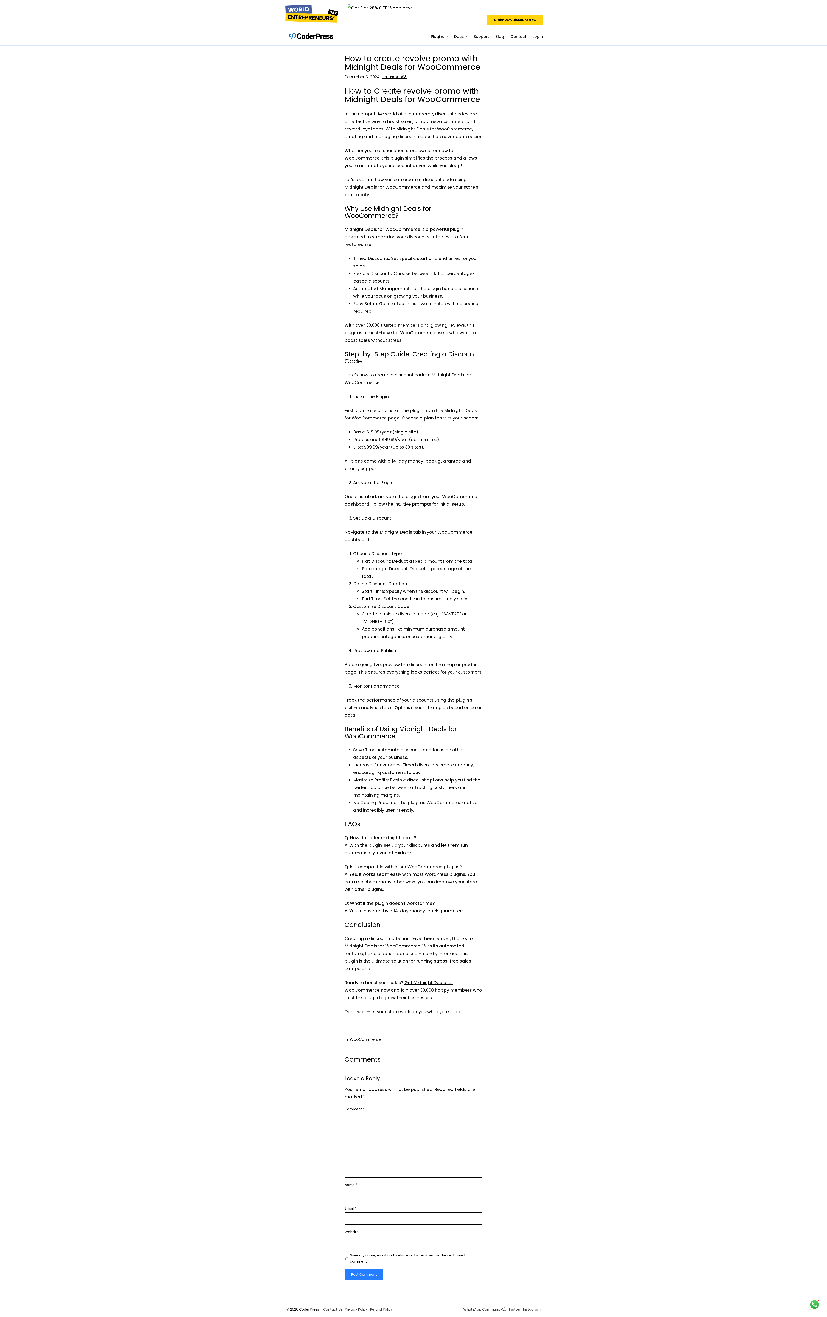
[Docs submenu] (466, 36)
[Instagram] (532, 1309)
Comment (355, 1109)
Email (350, 1208)
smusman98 (394, 76)
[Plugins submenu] (446, 36)
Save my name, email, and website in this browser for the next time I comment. (407, 1258)
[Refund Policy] (381, 1309)
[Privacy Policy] (356, 1309)
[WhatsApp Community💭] (484, 1309)
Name (351, 1184)
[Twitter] (514, 1309)
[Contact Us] (332, 1309)
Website (352, 1231)
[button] (515, 20)
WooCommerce (365, 1039)
